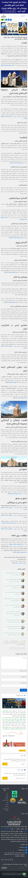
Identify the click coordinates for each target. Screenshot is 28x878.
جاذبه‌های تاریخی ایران (21, 644)
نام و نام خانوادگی (23, 671)
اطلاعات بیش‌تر (22, 750)
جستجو (4, 764)
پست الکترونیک (24, 677)
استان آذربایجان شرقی (15, 642)
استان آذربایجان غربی (7, 642)
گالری (7, 802)
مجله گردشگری (5, 800)
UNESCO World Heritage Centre (8, 65)
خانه (7, 793)
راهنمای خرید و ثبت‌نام (5, 809)
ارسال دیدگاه (23, 690)
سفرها (7, 795)
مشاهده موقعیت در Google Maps (19, 563)
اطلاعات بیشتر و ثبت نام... (9, 11)
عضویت (5, 778)
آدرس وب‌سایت (24, 683)
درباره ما (6, 804)
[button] (11, 20)
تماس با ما (6, 806)
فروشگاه (6, 798)
